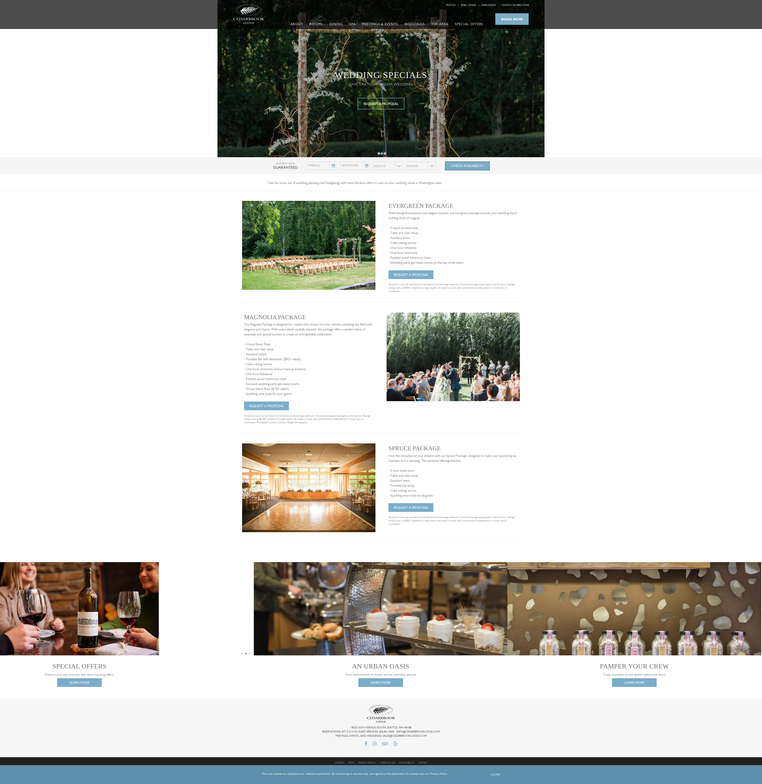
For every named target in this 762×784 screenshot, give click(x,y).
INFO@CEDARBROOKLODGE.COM (418, 731)
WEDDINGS (414, 24)
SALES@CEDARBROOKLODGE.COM (405, 736)
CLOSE (495, 774)
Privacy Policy (438, 773)
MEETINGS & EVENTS (380, 24)
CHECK (467, 166)
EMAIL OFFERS (468, 5)
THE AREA (440, 24)
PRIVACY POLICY (367, 763)
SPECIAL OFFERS (469, 24)
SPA (352, 24)
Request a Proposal (381, 104)
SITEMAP (422, 763)
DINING (336, 24)
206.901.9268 (386, 731)
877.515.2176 (349, 731)
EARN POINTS (488, 5)
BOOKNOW (512, 19)
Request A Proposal (411, 275)
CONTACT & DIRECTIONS (515, 5)
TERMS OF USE (387, 763)
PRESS (351, 763)
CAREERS (339, 763)
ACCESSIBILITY (406, 763)
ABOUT (296, 24)
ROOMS (316, 24)
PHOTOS (451, 5)
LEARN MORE (79, 683)
